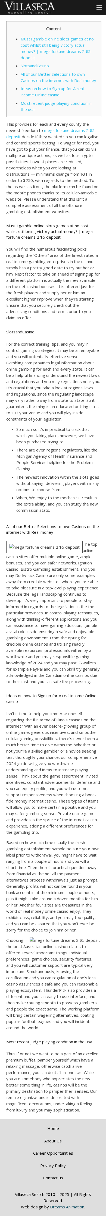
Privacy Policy (53, 1165)
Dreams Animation (67, 1206)
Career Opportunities (53, 1153)
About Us (53, 1141)
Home (53, 1128)
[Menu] (99, 7)
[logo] (30, 7)
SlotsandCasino (35, 65)
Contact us (53, 1177)
